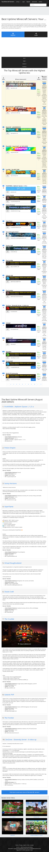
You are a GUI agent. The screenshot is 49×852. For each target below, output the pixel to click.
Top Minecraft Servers (8, 2)
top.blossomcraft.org (15, 112)
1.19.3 (44, 233)
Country (24, 66)
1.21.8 (44, 206)
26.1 (44, 108)
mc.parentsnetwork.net (16, 227)
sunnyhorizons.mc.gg (15, 211)
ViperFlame (8, 506)
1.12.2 (44, 276)
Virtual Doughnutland (12, 563)
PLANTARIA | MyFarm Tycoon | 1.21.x (19, 406)
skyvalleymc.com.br (15, 357)
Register (28, 1)
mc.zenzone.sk (14, 311)
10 (34, 384)
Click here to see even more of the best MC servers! (24, 792)
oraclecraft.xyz (14, 251)
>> (41, 384)
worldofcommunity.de (15, 379)
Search (24, 845)
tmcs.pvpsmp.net (14, 329)
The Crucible (9, 619)
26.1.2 (44, 246)
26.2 (44, 170)
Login (23, 1)
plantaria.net (13, 192)
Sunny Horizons (10, 483)
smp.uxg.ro (13, 344)
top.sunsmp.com (14, 175)
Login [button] (36, 35)
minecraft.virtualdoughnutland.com (18, 238)
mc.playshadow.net (15, 367)
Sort (24, 58)
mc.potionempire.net (15, 201)
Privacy (20, 845)
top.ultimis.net (14, 88)
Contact (40, 1)
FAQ (28, 845)
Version (24, 63)
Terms (16, 845)
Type (24, 61)
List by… (18, 1)
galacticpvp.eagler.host (16, 281)
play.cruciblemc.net (15, 266)
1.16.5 (44, 291)
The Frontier (9, 718)
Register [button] (13, 35)
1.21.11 (44, 83)
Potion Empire (9, 448)
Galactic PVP (9, 694)
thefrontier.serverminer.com (17, 296)
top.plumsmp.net (14, 152)
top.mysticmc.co (14, 133)
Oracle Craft (9, 591)
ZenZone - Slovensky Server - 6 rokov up (20, 739)
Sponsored (34, 1)
